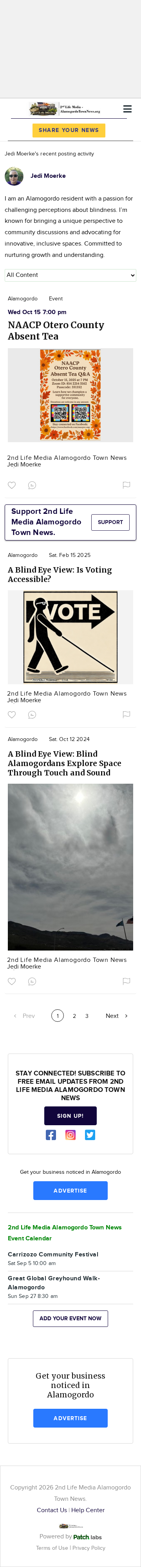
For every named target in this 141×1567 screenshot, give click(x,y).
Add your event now (70, 1318)
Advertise (70, 1190)
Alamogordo (23, 299)
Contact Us (52, 1510)
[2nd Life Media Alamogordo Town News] (64, 107)
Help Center (88, 1510)
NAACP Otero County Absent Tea (56, 330)
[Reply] (33, 484)
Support (110, 522)
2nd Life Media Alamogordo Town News (67, 458)
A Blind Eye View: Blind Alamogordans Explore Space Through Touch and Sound (64, 763)
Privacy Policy (88, 1548)
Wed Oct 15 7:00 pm (37, 312)
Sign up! (70, 1116)
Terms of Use (53, 1548)
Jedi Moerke (24, 464)
